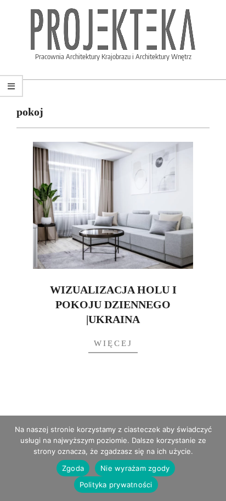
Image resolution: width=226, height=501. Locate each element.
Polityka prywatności (116, 484)
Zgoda (73, 468)
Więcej (113, 343)
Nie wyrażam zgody (135, 468)
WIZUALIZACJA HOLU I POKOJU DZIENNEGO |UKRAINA (113, 304)
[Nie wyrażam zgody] (212, 458)
